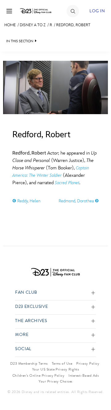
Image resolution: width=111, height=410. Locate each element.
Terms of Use (62, 363)
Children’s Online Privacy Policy (38, 375)
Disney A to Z (33, 25)
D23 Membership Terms (29, 363)
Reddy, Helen (28, 201)
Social (23, 349)
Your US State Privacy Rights (55, 369)
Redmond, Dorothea (77, 201)
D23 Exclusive (31, 306)
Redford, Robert (73, 25)
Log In (97, 11)
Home (10, 25)
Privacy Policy (87, 363)
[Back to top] (99, 389)
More (22, 335)
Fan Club (26, 292)
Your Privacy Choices (55, 381)
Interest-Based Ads (83, 375)
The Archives (31, 321)
